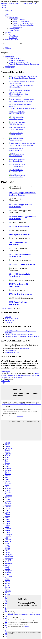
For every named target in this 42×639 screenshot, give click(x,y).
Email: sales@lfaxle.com (9, 3)
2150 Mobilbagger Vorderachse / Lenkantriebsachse (22, 194)
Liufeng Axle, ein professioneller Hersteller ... (19, 334)
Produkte (8, 16)
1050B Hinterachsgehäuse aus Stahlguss (22, 78)
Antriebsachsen (18, 377)
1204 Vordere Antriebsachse (20, 294)
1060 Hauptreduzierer (16, 161)
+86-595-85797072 (25, 348)
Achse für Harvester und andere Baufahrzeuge (24, 64)
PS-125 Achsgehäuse (16, 119)
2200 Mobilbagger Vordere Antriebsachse (20, 205)
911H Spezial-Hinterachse (19, 234)
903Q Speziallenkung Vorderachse (18, 303)
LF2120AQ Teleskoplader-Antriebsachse (20, 255)
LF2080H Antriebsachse (19, 226)
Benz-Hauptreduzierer (16, 177)
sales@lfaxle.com (10, 350)
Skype (3, 383)
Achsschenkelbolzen (15, 140)
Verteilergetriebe (14, 29)
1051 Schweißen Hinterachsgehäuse (20, 101)
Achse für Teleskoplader (21, 21)
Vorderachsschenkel (15, 150)
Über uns (8, 34)
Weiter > (8, 308)
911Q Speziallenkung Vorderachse (18, 243)
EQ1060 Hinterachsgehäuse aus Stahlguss (22, 108)
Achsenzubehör (14, 30)
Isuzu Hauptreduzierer (16, 166)
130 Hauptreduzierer (15, 156)
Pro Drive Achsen (6, 377)
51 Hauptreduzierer (15, 171)
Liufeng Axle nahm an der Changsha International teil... (23, 336)
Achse (37, 375)
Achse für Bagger (18, 19)
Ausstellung (13, 38)
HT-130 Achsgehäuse (16, 129)
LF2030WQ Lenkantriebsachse (22, 264)
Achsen (3, 375)
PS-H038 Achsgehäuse (16, 124)
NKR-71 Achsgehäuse (16, 113)
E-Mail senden (5, 381)
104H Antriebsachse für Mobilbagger (19, 285)
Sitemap (37, 373)
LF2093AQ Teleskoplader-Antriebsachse (20, 275)
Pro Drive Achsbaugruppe (25, 375)
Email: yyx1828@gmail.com (26, 3)
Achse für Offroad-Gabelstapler (23, 23)
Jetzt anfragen (5, 372)
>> (12, 308)
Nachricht (8, 32)
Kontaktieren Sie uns (11, 40)
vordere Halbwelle (15, 135)
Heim (6, 14)
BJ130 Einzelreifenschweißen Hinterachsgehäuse (18, 95)
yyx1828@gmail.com (12, 352)
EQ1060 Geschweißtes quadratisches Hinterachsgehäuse (21, 86)
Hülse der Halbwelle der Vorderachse (21, 145)
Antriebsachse (13, 18)
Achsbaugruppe (11, 375)
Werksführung (13, 36)
